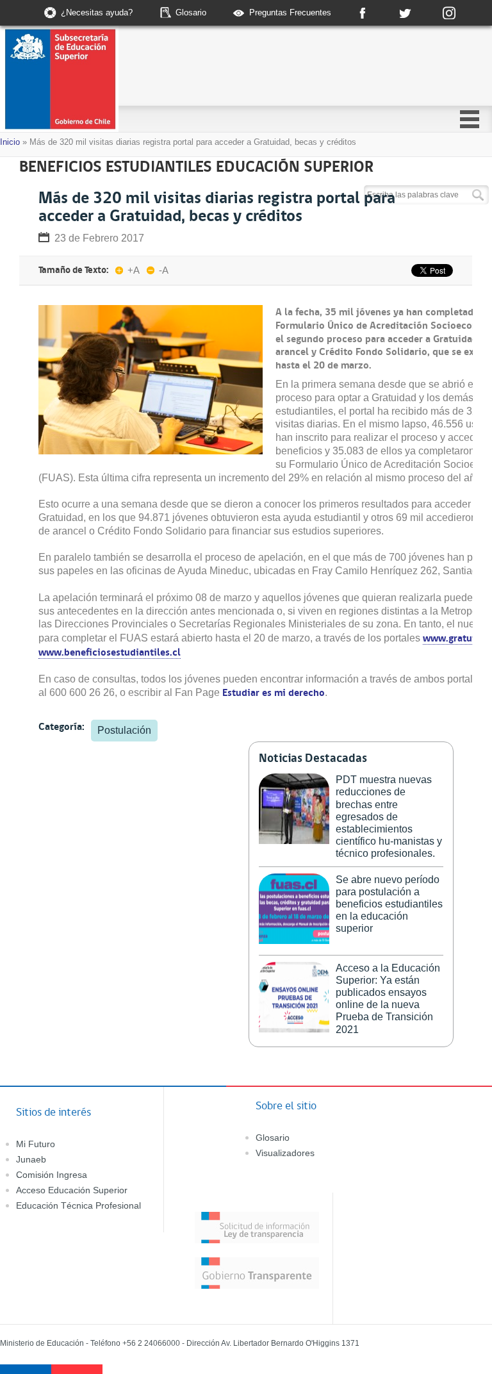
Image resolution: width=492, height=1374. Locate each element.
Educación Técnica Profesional (78, 1205)
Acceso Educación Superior (71, 1190)
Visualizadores (285, 1153)
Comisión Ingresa (51, 1175)
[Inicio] (107, 81)
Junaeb (31, 1159)
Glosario (191, 12)
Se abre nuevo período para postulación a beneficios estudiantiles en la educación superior (389, 904)
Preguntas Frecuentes (290, 12)
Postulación (124, 730)
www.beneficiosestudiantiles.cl (109, 651)
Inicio (10, 142)
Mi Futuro (35, 1144)
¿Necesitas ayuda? (97, 12)
